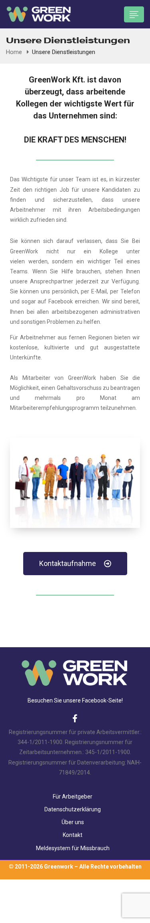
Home (14, 52)
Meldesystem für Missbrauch (73, 848)
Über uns (73, 822)
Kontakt (72, 835)
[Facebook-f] (75, 718)
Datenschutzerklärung (72, 809)
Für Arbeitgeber (72, 796)
